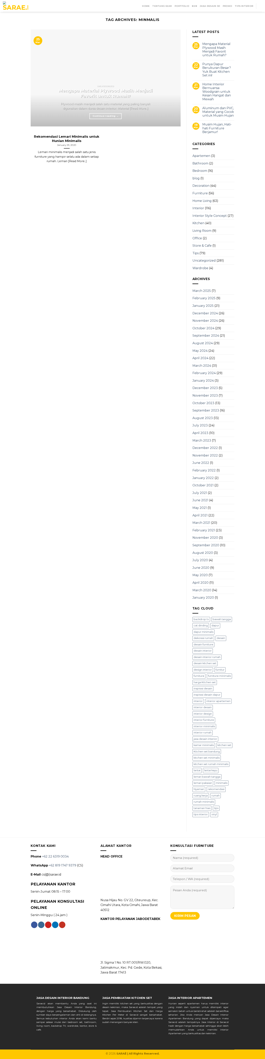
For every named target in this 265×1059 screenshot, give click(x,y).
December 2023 (205, 388)
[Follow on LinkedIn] (55, 925)
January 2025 (203, 306)
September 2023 (205, 410)
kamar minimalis (204, 745)
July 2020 (200, 560)
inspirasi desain (203, 688)
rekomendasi (216, 789)
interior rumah (202, 732)
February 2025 (204, 298)
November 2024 (205, 320)
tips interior (201, 814)
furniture (199, 675)
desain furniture (203, 644)
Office (197, 238)
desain (221, 638)
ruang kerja (201, 795)
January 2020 (203, 597)
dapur (215, 625)
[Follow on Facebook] (34, 925)
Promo (227, 6)
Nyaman (199, 789)
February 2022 (204, 470)
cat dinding (201, 625)
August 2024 (202, 343)
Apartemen (201, 156)
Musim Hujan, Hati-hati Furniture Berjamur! (217, 128)
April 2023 (200, 433)
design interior (203, 669)
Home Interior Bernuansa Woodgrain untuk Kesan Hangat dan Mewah (216, 91)
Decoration (201, 186)
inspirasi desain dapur (207, 694)
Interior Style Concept (209, 216)
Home (146, 6)
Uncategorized (204, 260)
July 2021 (199, 493)
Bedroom (199, 171)
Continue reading (106, 116)
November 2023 (205, 395)
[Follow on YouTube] (62, 925)
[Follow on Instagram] (41, 925)
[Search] (260, 6)
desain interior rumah (207, 657)
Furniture (200, 193)
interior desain (203, 707)
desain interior (203, 650)
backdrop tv (201, 619)
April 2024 (200, 358)
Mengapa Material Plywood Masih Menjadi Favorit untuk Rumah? (216, 49)
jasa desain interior (205, 738)
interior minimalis (204, 726)
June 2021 (200, 500)
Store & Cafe (202, 245)
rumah (215, 795)
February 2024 (204, 373)
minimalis (221, 782)
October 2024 (203, 328)
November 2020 (205, 537)
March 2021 (201, 523)
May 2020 (200, 575)
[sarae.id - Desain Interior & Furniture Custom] (15, 6)
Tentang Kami (162, 6)
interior (198, 701)
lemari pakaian (203, 782)
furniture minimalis (219, 675)
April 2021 (200, 515)
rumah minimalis (204, 801)
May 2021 (199, 508)
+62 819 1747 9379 (62, 865)
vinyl (214, 814)
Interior (198, 208)
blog (196, 178)
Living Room (201, 231)
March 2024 (201, 365)
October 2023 (203, 403)
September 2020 (205, 545)
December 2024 (205, 313)
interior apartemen (218, 701)
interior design (203, 713)
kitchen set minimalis (207, 757)
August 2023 (202, 418)
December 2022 (205, 448)
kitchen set (224, 745)
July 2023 (200, 425)
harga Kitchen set (205, 682)
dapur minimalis (203, 631)
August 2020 (202, 553)
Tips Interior (244, 6)
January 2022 (203, 478)
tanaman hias (202, 808)
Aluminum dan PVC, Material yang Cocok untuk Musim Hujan (218, 111)
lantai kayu (210, 770)
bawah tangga (222, 619)
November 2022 (205, 455)
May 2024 (200, 351)
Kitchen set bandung (207, 751)
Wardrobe (200, 268)
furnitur (220, 669)
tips (216, 808)
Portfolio (182, 6)
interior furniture (204, 719)
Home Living (202, 201)
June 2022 (200, 463)
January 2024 (203, 380)
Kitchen (198, 223)
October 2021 (203, 485)
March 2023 (201, 440)
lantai (197, 770)
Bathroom (200, 163)
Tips (195, 253)
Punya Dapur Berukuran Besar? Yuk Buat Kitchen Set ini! (216, 69)
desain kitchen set (205, 663)
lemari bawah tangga (207, 776)
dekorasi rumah (203, 638)
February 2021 (203, 530)
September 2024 (205, 335)
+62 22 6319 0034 (55, 856)
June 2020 (200, 568)
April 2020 (200, 582)
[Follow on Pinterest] (48, 925)
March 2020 (201, 590)
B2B (194, 6)
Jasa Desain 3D (210, 6)
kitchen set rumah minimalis (211, 764)
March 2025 (201, 291)
